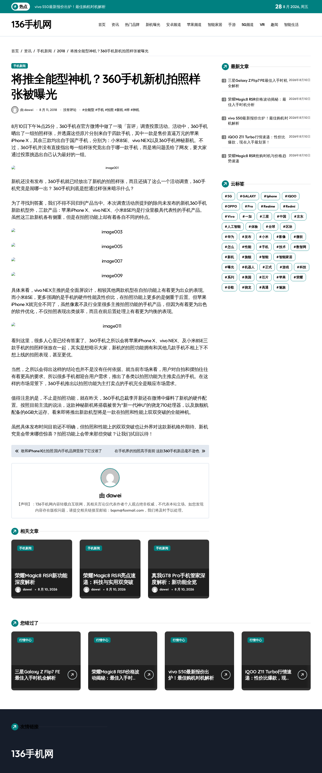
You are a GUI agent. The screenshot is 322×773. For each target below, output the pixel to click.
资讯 (115, 24)
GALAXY (249, 196)
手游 (231, 24)
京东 (300, 216)
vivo (231, 216)
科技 (303, 267)
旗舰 (248, 257)
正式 (268, 267)
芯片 (265, 277)
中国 (283, 216)
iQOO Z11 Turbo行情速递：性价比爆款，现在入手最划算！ (256, 139)
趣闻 (274, 24)
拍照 (110, 110)
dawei (113, 495)
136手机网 (31, 24)
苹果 (282, 277)
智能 (265, 257)
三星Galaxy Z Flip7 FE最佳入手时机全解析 (258, 83)
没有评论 (69, 110)
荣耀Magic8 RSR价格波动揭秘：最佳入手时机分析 (257, 102)
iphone (272, 196)
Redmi (290, 206)
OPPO (232, 206)
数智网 (301, 247)
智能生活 (291, 24)
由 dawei (26, 110)
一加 (248, 216)
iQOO (292, 196)
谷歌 (230, 287)
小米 (265, 237)
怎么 (230, 247)
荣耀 (299, 277)
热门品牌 (132, 24)
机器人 (250, 267)
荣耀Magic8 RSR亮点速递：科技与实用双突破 (109, 579)
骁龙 (248, 287)
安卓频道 (173, 24)
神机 (136, 110)
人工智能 (234, 226)
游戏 (285, 267)
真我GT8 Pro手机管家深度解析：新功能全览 (178, 579)
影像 (282, 237)
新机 (120, 110)
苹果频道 (194, 24)
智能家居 (215, 24)
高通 (265, 287)
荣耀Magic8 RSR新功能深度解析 (41, 579)
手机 (100, 110)
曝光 (230, 267)
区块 (289, 226)
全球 (271, 226)
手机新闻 (19, 66)
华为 (230, 237)
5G (229, 196)
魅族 (282, 287)
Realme (269, 206)
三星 (265, 216)
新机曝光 (153, 24)
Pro (250, 206)
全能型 (89, 110)
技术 (282, 247)
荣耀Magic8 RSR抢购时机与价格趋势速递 (257, 158)
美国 (248, 277)
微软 (299, 237)
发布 (248, 237)
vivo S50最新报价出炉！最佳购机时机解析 (258, 121)
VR (262, 24)
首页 (102, 24)
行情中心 (25, 640)
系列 (230, 277)
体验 (254, 226)
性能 (248, 247)
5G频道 (248, 24)
